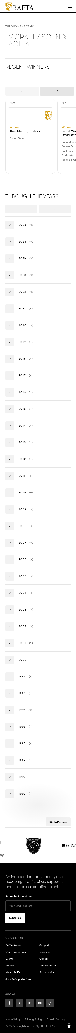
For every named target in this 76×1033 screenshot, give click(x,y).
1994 (29, 763)
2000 (30, 663)
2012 (29, 462)
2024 (30, 261)
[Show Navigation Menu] (70, 6)
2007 (30, 546)
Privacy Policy (33, 1019)
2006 (30, 562)
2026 (30, 228)
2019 (29, 345)
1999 (29, 680)
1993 (29, 780)
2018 (29, 362)
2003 (30, 613)
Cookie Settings (56, 1019)
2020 (30, 328)
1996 (29, 730)
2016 (29, 395)
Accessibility (12, 1019)
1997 (29, 713)
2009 (30, 512)
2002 (30, 629)
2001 (30, 646)
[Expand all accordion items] (21, 209)
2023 (30, 278)
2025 (30, 245)
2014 (29, 429)
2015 (29, 412)
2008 (30, 529)
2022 (30, 295)
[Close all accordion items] (55, 209)
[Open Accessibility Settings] (69, 1026)
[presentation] (22, 91)
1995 (29, 746)
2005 (30, 579)
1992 (29, 797)
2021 (29, 312)
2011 (29, 479)
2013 (29, 445)
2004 (30, 596)
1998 (29, 696)
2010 (30, 496)
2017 (29, 378)
